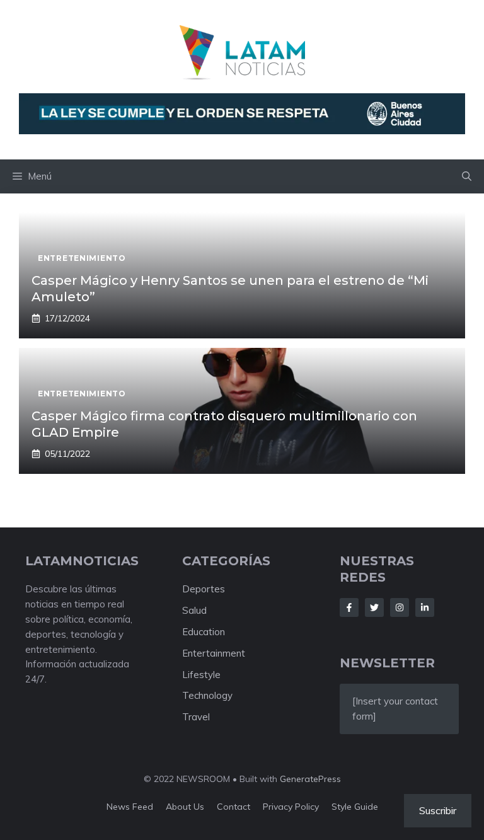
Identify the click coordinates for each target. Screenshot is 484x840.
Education (203, 632)
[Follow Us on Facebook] (349, 607)
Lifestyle (201, 675)
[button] (466, 176)
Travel (196, 717)
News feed (130, 806)
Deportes (203, 589)
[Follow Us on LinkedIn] (424, 607)
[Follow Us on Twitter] (374, 607)
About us (185, 806)
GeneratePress (310, 779)
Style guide (354, 806)
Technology (207, 695)
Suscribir (437, 810)
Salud (194, 610)
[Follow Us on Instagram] (399, 607)
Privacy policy (291, 806)
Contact (233, 806)
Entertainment (213, 653)
